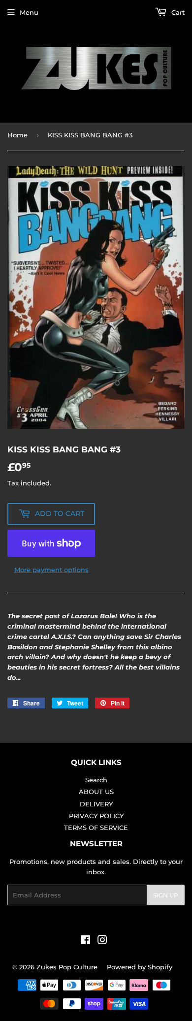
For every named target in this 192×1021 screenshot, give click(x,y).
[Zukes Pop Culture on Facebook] (85, 941)
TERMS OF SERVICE (96, 827)
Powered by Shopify (139, 967)
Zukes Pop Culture (66, 967)
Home (17, 135)
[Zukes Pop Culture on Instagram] (102, 941)
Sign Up (165, 895)
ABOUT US (96, 792)
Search (96, 780)
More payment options (51, 570)
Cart (177, 12)
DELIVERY (96, 804)
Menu (29, 12)
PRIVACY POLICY (96, 816)
